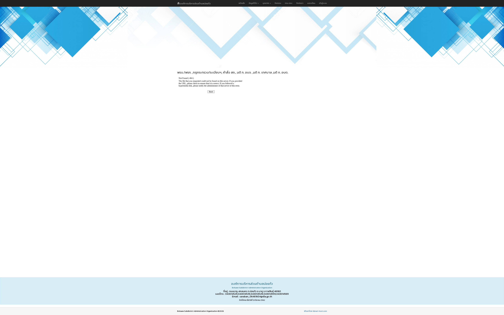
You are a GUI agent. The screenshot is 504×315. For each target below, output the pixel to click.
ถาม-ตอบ (288, 3)
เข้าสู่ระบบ (323, 3)
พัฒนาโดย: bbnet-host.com (315, 311)
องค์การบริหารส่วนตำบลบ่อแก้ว (195, 3)
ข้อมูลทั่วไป (253, 3)
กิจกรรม (278, 3)
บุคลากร (266, 3)
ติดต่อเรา (299, 3)
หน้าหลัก (242, 3)
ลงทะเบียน (311, 3)
